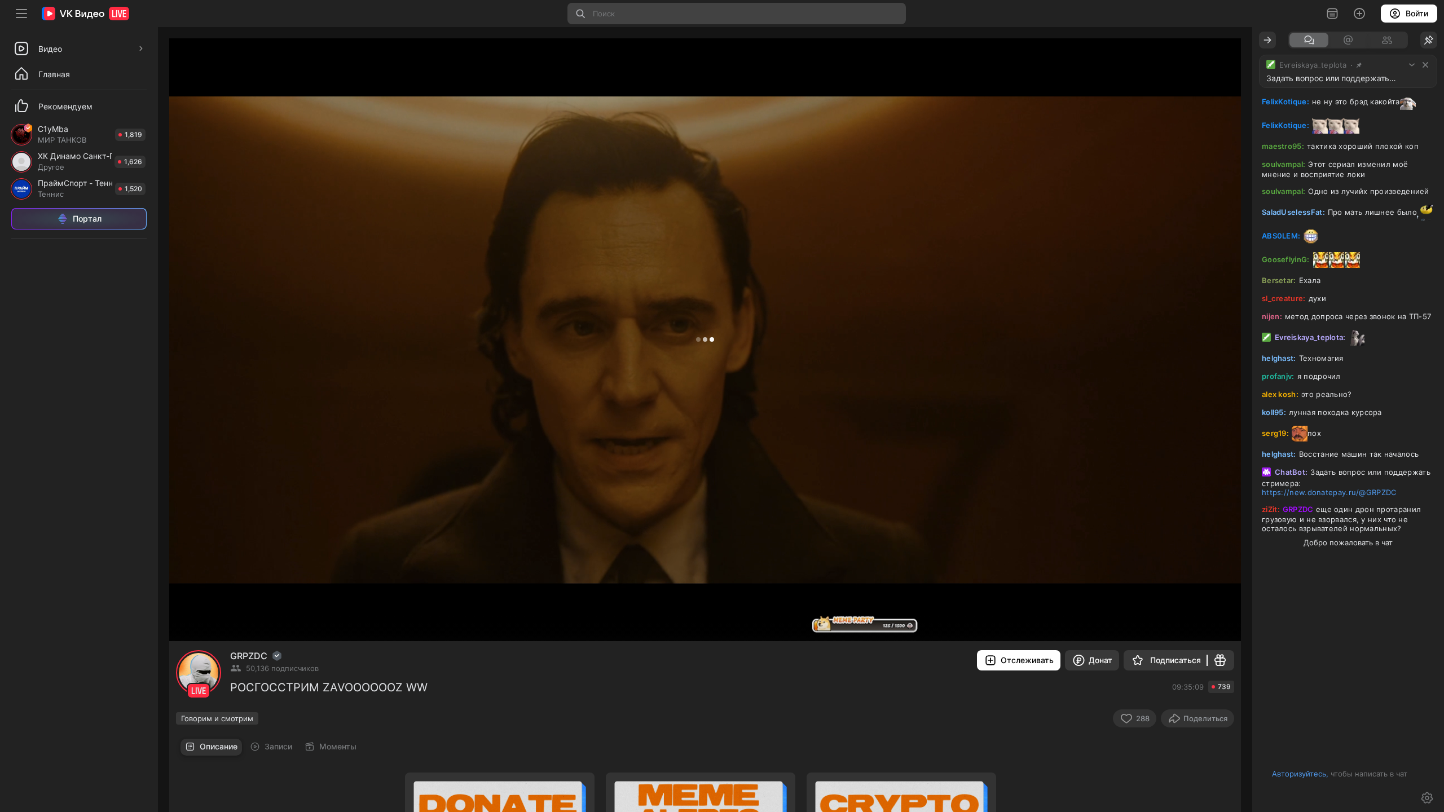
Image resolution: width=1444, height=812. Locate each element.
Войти (1417, 13)
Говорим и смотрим (217, 718)
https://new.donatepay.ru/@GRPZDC (1329, 492)
